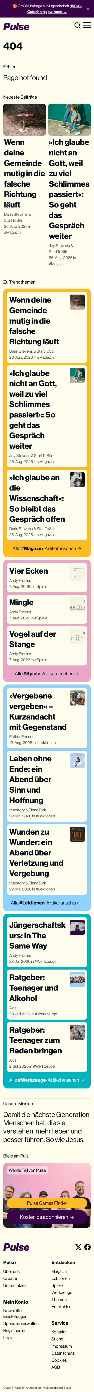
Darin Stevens (16, 214)
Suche (57, 1338)
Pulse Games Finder (47, 1203)
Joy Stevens (59, 245)
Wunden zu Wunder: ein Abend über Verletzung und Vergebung (36, 852)
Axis (13, 1008)
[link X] (78, 1247)
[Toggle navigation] (87, 24)
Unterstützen (15, 1285)
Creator (10, 1278)
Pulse (17, 1387)
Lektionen (47, 742)
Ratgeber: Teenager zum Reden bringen (35, 1040)
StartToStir (13, 220)
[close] (88, 9)
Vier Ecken (28, 570)
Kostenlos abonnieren (44, 1217)
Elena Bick (37, 810)
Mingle (21, 602)
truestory (17, 810)
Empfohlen (61, 1306)
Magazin (13, 232)
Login (8, 1337)
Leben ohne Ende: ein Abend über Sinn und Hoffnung (30, 779)
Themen (59, 1299)
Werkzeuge (47, 961)
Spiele (42, 586)
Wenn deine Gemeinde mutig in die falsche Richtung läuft (24, 173)
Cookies (59, 1360)
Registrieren (14, 1330)
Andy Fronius (20, 580)
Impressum (61, 1346)
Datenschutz (62, 1353)
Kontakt (58, 1331)
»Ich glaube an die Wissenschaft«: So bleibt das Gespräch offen (37, 498)
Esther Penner (21, 736)
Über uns (11, 1271)
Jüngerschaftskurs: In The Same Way (37, 935)
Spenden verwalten (21, 1323)
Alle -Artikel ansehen (44, 548)
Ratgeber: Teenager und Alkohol (33, 988)
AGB (55, 1367)
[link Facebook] (87, 1247)
